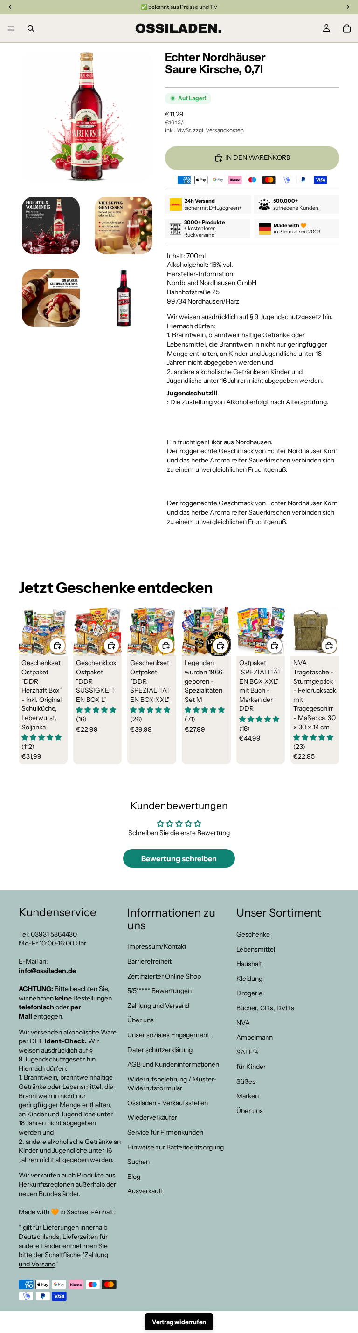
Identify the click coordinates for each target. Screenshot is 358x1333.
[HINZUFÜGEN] (57, 645)
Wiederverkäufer (152, 1117)
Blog (133, 1176)
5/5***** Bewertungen (159, 990)
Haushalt (249, 963)
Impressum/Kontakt (156, 946)
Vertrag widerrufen (179, 1322)
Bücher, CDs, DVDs (265, 1008)
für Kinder (251, 1066)
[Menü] (10, 28)
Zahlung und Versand (158, 1005)
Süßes (245, 1081)
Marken (247, 1096)
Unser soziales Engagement (168, 1035)
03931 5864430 (54, 934)
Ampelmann (254, 1037)
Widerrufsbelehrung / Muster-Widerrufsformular (172, 1084)
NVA (243, 1022)
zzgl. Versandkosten (218, 130)
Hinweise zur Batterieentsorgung (175, 1147)
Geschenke (253, 934)
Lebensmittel (255, 949)
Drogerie (249, 993)
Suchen (138, 1161)
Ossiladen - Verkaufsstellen (167, 1103)
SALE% (247, 1052)
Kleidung (249, 978)
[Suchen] (31, 28)
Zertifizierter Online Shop (164, 976)
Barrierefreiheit (149, 961)
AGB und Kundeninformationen (173, 1064)
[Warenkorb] (347, 28)
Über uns (140, 1020)
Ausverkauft (145, 1191)
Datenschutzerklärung (160, 1049)
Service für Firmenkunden (165, 1132)
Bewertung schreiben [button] (179, 858)
